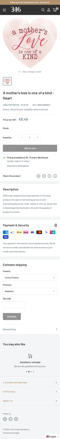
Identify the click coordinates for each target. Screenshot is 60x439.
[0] (55, 10)
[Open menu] (4, 10)
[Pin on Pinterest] (44, 176)
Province (7, 285)
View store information (18, 166)
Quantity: (7, 137)
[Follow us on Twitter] (10, 419)
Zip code (7, 298)
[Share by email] (55, 176)
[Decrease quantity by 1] (22, 137)
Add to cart (30, 148)
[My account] (48, 9)
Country (6, 271)
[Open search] (43, 9)
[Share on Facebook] (38, 176)
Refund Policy (9, 329)
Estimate (11, 316)
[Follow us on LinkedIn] (16, 419)
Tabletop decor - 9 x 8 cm (15, 105)
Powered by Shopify (11, 433)
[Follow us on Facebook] (5, 419)
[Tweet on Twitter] (49, 176)
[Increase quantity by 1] (37, 137)
